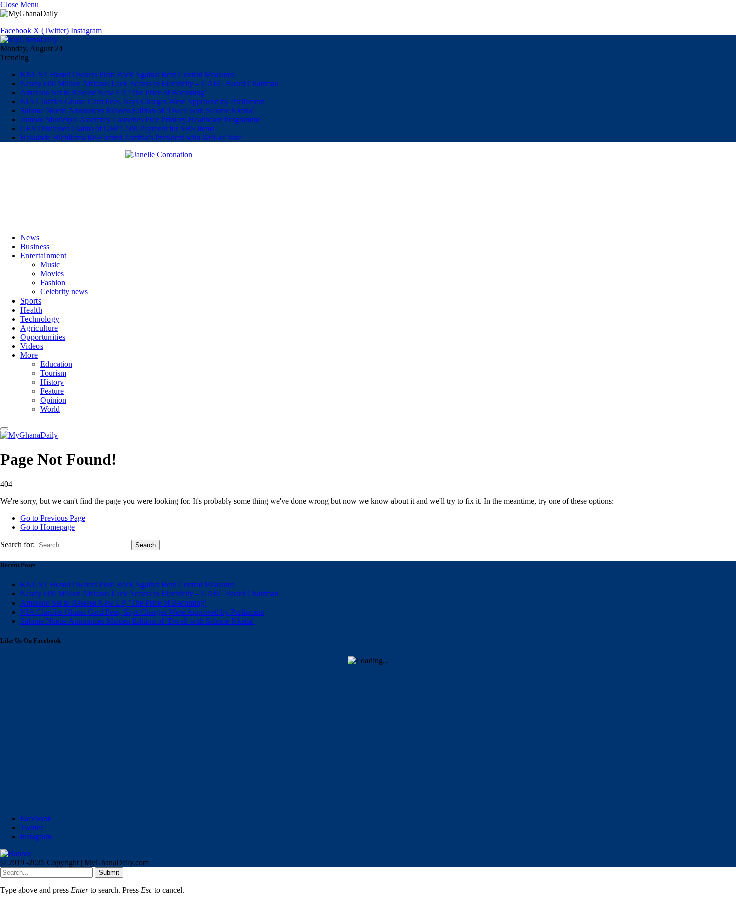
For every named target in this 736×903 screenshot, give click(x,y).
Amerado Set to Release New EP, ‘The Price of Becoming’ (113, 92)
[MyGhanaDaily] (29, 39)
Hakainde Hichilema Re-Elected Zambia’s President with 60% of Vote (131, 137)
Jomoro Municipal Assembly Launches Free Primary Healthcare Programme (140, 119)
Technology (39, 319)
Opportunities (42, 337)
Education (56, 364)
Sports (30, 300)
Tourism (53, 373)
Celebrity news (64, 291)
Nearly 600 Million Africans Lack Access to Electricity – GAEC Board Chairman (149, 83)
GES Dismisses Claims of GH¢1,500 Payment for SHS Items (117, 128)
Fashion (52, 282)
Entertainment (43, 255)
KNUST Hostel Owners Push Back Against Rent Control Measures (127, 74)
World (50, 409)
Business (35, 246)
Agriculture (39, 328)
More (29, 355)
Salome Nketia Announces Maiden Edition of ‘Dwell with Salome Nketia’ (137, 110)
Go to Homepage (47, 527)
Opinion (53, 400)
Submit (109, 872)
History (52, 382)
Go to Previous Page (52, 518)
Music (50, 264)
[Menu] (4, 428)
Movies (52, 273)
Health (31, 310)
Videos (31, 346)
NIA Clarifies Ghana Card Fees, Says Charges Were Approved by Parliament (142, 101)
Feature (52, 391)
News (29, 237)
